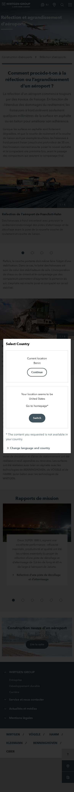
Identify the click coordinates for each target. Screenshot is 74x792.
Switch (37, 418)
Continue (37, 372)
